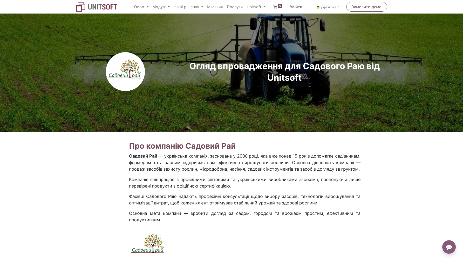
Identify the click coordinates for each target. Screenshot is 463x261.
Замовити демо (366, 6)
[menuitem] (215, 7)
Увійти (296, 6)
